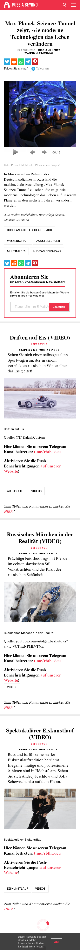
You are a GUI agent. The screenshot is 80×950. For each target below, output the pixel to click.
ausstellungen (48, 241)
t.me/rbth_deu (47, 452)
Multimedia (16, 251)
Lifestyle (39, 344)
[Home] (7, 5)
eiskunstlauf (17, 888)
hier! (25, 946)
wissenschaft (18, 241)
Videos (36, 491)
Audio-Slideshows (47, 251)
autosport (15, 491)
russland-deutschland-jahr (29, 230)
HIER (8, 512)
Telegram (42, 68)
